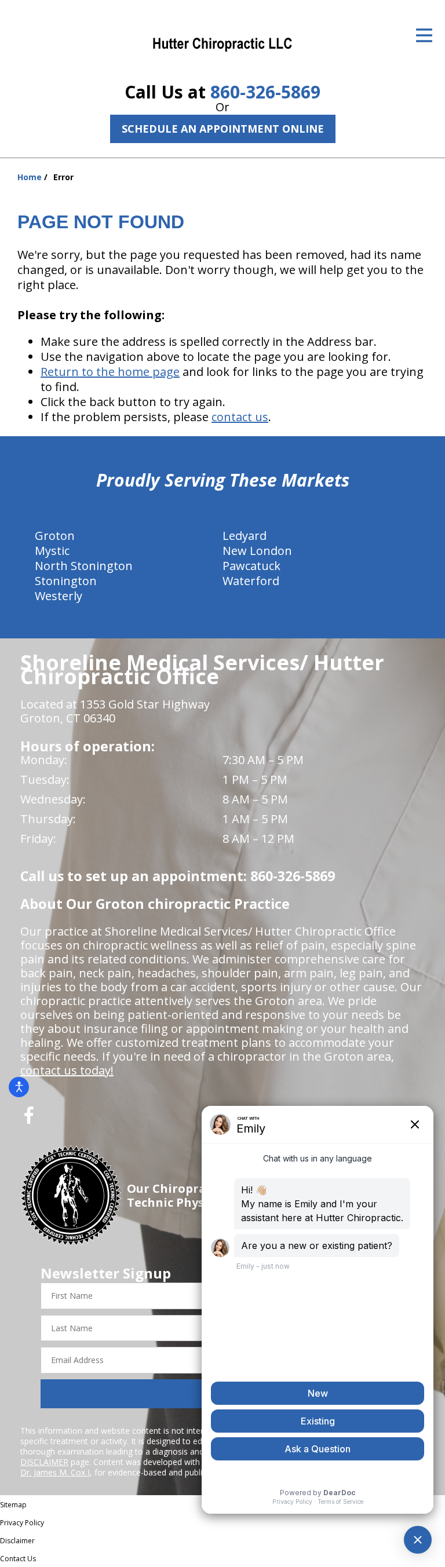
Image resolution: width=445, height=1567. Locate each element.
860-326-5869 (265, 92)
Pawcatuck (251, 566)
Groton (55, 535)
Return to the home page (110, 371)
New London (257, 550)
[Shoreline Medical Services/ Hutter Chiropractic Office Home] (222, 43)
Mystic (52, 550)
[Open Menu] (424, 35)
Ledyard (244, 535)
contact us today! (67, 1070)
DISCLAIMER (44, 1461)
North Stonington (84, 566)
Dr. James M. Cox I (55, 1472)
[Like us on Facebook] (29, 1119)
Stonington (66, 581)
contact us (239, 417)
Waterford (250, 581)
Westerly (58, 596)
